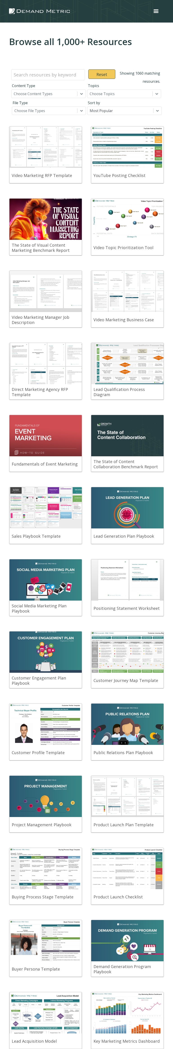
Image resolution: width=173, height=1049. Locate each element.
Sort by (94, 102)
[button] (156, 11)
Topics (93, 85)
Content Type (23, 85)
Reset (101, 74)
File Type (20, 102)
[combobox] (14, 93)
